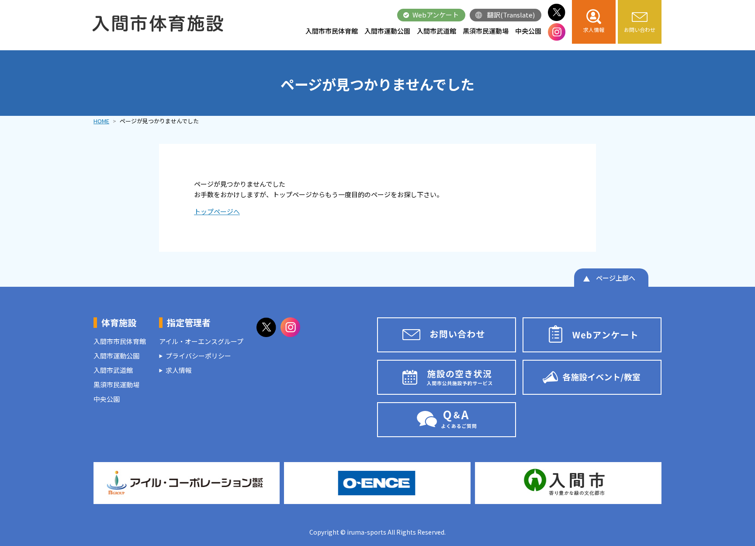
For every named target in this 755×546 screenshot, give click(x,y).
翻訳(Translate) (511, 14)
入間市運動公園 (387, 30)
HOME (101, 121)
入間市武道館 (436, 30)
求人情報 (179, 370)
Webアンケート (435, 14)
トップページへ (217, 211)
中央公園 (528, 30)
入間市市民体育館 (331, 30)
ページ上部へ (615, 277)
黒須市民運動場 (486, 30)
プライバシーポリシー (198, 355)
